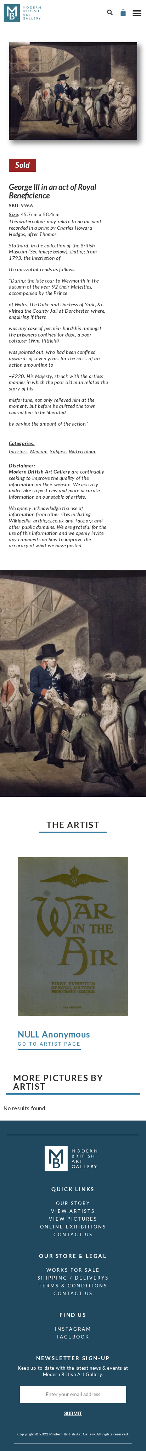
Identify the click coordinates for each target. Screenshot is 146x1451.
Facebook (73, 1337)
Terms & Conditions (73, 1285)
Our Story (73, 1203)
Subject (58, 451)
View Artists (73, 1211)
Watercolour (82, 451)
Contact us (73, 1234)
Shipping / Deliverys (73, 1278)
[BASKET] (123, 12)
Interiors (18, 451)
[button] (110, 13)
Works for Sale (73, 1270)
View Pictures (73, 1219)
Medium (39, 451)
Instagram (73, 1329)
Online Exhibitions (73, 1227)
